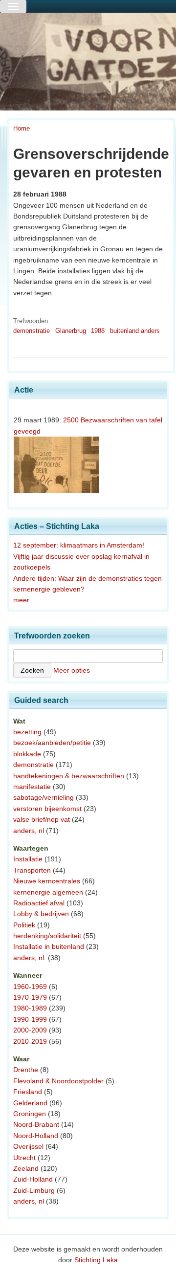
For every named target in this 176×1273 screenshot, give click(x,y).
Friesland (27, 1092)
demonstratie (31, 330)
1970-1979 (30, 997)
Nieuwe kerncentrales (46, 881)
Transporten (32, 870)
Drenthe (25, 1070)
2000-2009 (30, 1030)
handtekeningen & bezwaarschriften (68, 776)
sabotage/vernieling (43, 797)
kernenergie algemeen (48, 892)
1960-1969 (30, 986)
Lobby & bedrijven (41, 914)
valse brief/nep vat (41, 819)
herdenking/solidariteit (47, 936)
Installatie (28, 859)
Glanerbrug (70, 330)
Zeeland (26, 1168)
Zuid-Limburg (34, 1190)
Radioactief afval (39, 903)
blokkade (27, 754)
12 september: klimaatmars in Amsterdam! (78, 545)
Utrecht (24, 1158)
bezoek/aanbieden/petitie (52, 742)
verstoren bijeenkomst (47, 808)
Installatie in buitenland (48, 946)
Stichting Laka (96, 1260)
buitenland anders (135, 330)
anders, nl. (29, 958)
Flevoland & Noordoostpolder (58, 1081)
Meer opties (71, 670)
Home (21, 128)
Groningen (29, 1114)
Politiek (24, 925)
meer (21, 600)
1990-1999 (30, 1019)
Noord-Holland (35, 1136)
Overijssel (28, 1146)
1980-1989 (30, 1008)
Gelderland (30, 1103)
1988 (98, 330)
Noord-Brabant (36, 1124)
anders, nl (28, 830)
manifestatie (32, 786)
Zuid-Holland (33, 1179)
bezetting (27, 732)
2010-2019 (30, 1041)
